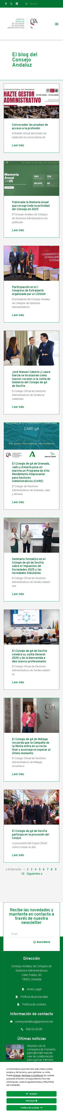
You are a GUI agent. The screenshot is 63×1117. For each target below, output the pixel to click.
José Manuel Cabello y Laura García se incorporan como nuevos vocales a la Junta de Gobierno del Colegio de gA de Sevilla (31, 379)
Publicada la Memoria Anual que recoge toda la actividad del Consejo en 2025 (31, 206)
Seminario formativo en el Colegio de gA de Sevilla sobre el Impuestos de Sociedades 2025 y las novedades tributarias (29, 566)
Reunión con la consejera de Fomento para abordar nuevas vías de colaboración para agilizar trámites (41, 1052)
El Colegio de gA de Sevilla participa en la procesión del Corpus (30, 834)
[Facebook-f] (6, 3)
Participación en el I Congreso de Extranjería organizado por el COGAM (29, 290)
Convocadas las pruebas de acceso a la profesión (30, 126)
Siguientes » (34, 874)
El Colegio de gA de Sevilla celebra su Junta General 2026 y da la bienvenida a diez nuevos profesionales (29, 656)
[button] (56, 24)
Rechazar (30, 1101)
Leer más (18, 145)
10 (22, 874)
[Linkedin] (17, 3)
